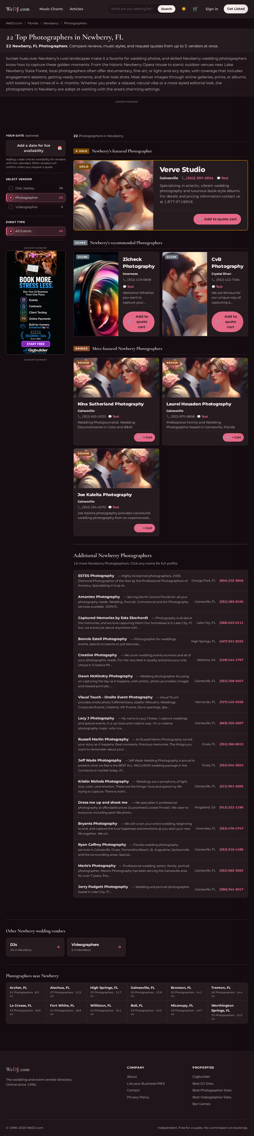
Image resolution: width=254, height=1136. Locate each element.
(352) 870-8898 (183, 416)
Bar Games (201, 1104)
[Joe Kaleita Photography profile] (116, 468)
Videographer (26, 207)
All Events (23, 231)
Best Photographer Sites (211, 1090)
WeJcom (18, 9)
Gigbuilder (201, 1077)
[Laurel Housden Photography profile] (205, 378)
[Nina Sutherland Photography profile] (116, 378)
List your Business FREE (146, 1083)
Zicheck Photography (139, 262)
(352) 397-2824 (199, 178)
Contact (133, 1090)
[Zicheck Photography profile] (96, 294)
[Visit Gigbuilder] (35, 303)
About (132, 1077)
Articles (76, 9)
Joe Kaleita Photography (105, 494)
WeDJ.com (14, 23)
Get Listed (236, 9)
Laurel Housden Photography (198, 403)
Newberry (51, 23)
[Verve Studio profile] (113, 195)
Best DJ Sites (202, 1083)
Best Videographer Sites (211, 1097)
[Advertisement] (127, 115)
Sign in (212, 9)
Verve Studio (182, 169)
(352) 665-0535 (94, 416)
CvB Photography (227, 262)
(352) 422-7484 (228, 280)
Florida (33, 23)
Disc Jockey (24, 188)
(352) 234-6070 (94, 507)
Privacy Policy (138, 1097)
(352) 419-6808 (139, 280)
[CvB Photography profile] (184, 294)
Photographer (26, 197)
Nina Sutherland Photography (111, 403)
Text (222, 178)
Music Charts (51, 9)
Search (166, 9)
